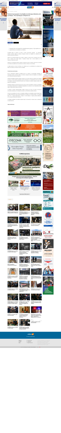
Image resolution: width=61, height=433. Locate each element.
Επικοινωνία (9, 0)
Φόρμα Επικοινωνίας (30, 342)
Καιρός (19, 342)
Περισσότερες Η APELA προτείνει (25, 194)
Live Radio (20, 341)
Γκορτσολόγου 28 (29, 340)
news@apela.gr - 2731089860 (14, 0)
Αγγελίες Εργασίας (12, 7)
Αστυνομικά (15, 11)
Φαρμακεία (20, 340)
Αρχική (8, 11)
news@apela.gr (29, 341)
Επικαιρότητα (11, 11)
